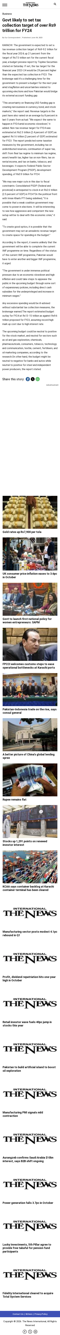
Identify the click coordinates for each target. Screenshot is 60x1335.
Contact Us (18, 1314)
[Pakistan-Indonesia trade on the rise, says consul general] (30, 689)
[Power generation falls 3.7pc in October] (30, 1183)
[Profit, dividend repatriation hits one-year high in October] (30, 957)
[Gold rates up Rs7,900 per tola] (30, 512)
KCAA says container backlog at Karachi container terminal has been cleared (28, 888)
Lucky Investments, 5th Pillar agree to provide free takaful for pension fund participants (27, 1248)
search (56, 5)
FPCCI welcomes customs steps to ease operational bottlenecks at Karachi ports (29, 665)
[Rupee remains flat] (30, 780)
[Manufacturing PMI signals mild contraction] (30, 1092)
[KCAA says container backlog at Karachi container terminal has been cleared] (30, 866)
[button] (28, 379)
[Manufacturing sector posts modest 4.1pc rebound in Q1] (30, 911)
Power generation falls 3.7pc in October (28, 1202)
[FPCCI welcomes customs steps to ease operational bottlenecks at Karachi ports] (30, 644)
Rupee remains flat (14, 799)
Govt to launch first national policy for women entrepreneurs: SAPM (27, 620)
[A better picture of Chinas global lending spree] (30, 734)
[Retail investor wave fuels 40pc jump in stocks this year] (30, 1002)
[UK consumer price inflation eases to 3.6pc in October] (30, 553)
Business (7, 13)
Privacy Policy (40, 1314)
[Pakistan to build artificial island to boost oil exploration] (30, 1047)
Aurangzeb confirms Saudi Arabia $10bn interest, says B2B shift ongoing (28, 1159)
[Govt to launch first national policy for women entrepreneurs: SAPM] (30, 599)
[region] (30, 411)
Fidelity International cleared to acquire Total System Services (28, 1295)
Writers (29, 1314)
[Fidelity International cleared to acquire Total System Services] (30, 1273)
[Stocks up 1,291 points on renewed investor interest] (30, 821)
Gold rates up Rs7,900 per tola (22, 532)
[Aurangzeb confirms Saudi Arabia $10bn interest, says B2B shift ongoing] (30, 1137)
